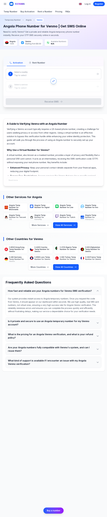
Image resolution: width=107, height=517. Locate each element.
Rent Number (38, 62)
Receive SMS (52, 101)
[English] (80, 4)
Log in (88, 4)
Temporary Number (13, 20)
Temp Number (10, 11)
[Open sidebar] (5, 4)
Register (99, 4)
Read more (13, 180)
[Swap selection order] (53, 81)
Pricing (58, 11)
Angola (28, 20)
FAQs (67, 11)
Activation (18, 62)
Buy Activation (27, 11)
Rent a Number (45, 11)
